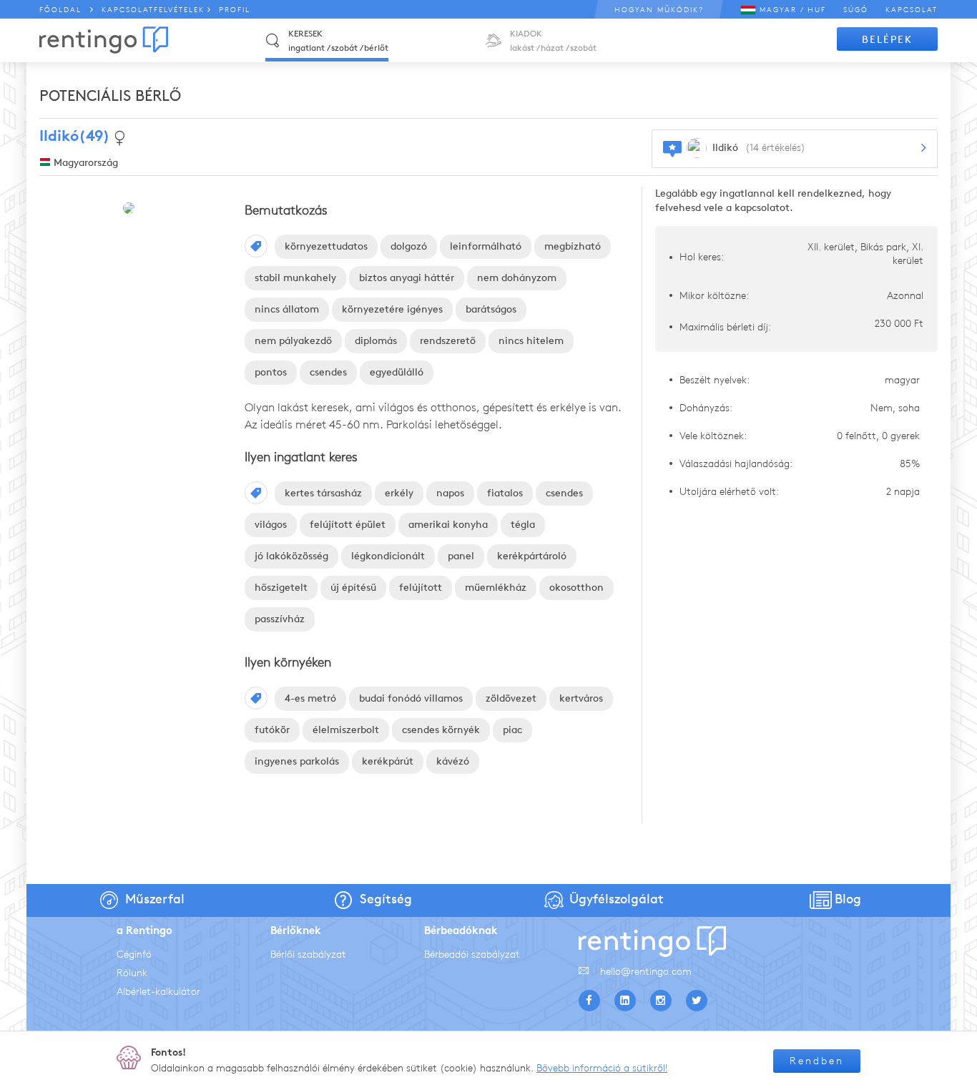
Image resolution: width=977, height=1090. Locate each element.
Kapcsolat (911, 9)
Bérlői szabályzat (308, 954)
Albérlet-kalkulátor (158, 992)
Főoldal (60, 9)
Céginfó (134, 954)
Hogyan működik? (659, 9)
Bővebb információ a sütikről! (601, 1068)
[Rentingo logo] (103, 40)
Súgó (855, 9)
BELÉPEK (887, 40)
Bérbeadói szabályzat (472, 954)
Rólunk (132, 973)
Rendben (817, 1061)
